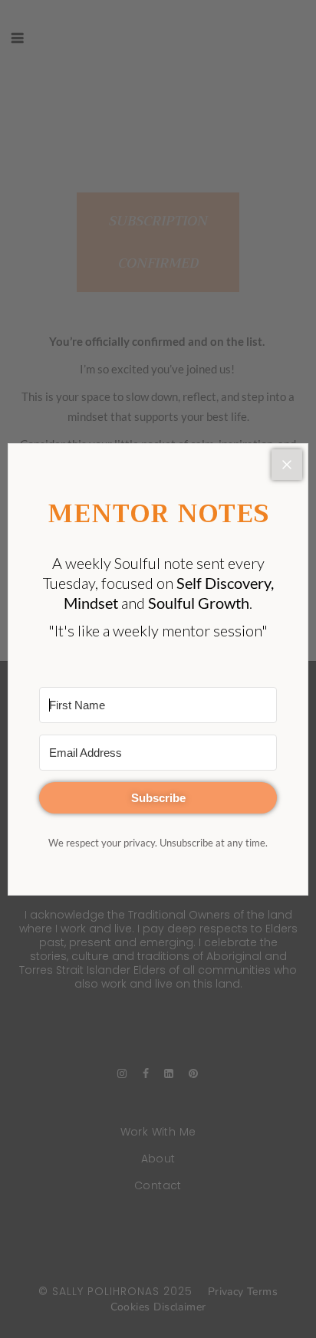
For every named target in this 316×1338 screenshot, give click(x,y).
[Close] (287, 464)
